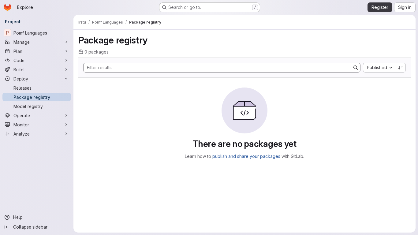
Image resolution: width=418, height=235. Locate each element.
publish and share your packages (246, 156)
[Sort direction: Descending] (401, 68)
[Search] (355, 68)
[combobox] (379, 68)
